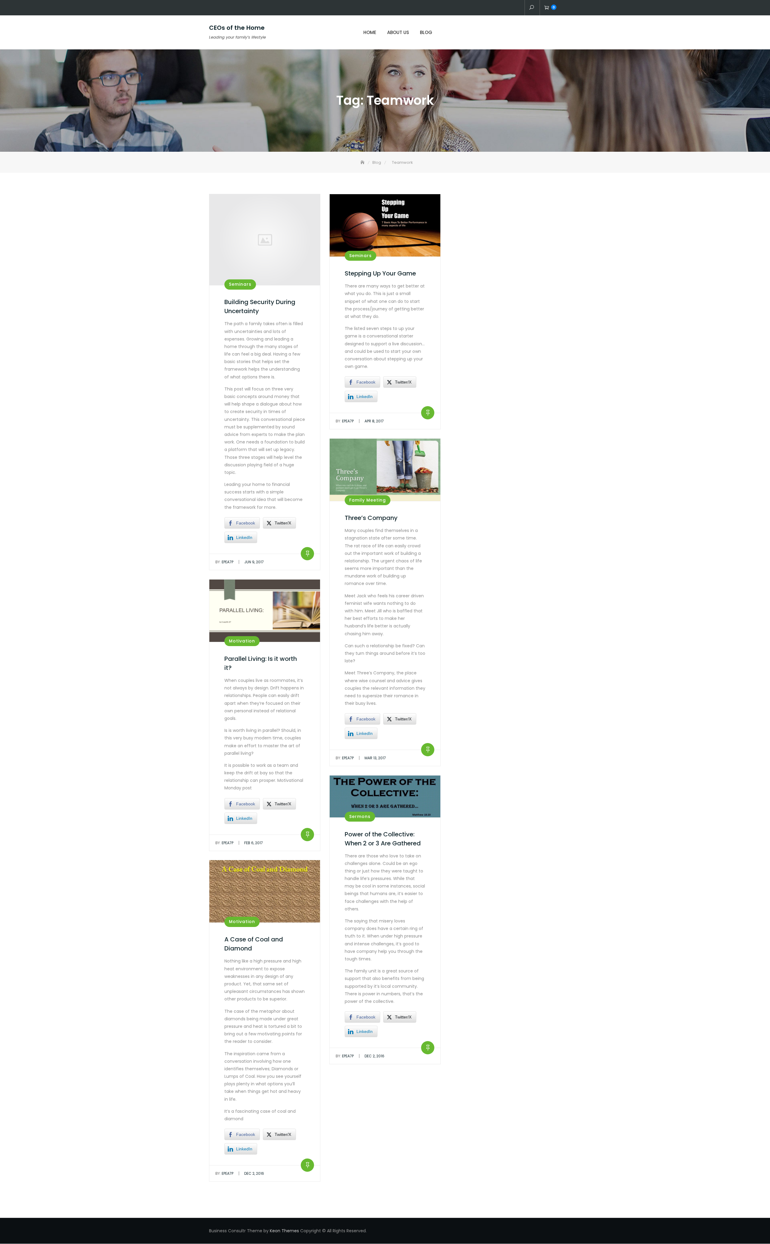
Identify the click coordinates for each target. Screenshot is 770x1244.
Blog (426, 32)
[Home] (363, 162)
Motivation (242, 641)
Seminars (240, 284)
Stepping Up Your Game (380, 273)
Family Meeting (367, 500)
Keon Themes (284, 1231)
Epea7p (224, 561)
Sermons (360, 816)
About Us (398, 32)
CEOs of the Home (237, 27)
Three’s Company (371, 518)
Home (369, 32)
